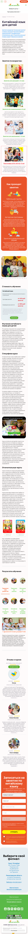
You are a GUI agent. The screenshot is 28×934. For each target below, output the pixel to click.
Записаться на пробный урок (14, 889)
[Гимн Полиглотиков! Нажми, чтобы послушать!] (5, 1)
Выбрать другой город (14, 882)
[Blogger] (16, 916)
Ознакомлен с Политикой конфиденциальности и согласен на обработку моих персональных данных (16, 838)
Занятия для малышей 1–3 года (14, 81)
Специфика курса (15, 33)
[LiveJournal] (9, 918)
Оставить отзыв (14, 667)
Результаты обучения (19, 35)
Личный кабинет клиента (14, 902)
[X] (14, 916)
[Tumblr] (13, 918)
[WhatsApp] (17, 918)
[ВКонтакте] (8, 916)
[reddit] (20, 916)
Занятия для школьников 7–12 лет (14, 136)
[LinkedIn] (7, 918)
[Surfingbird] (11, 918)
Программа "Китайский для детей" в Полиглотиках (13, 418)
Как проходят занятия (19, 30)
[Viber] (15, 918)
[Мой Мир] (12, 916)
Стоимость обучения (7, 31)
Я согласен (14, 930)
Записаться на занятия (17, 36)
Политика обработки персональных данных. (15, 839)
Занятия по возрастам (7, 30)
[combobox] (4, 807)
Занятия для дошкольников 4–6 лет (14, 109)
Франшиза (24, 1)
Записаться (14, 317)
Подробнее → (14, 697)
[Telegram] (21, 918)
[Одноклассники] (10, 916)
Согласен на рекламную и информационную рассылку (12, 842)
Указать (5, 826)
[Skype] (19, 918)
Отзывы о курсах (6, 36)
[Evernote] (18, 916)
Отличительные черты (7, 35)
